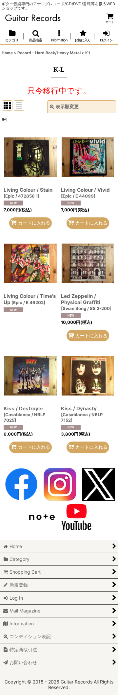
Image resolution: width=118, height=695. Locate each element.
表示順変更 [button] (67, 106)
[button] (35, 36)
